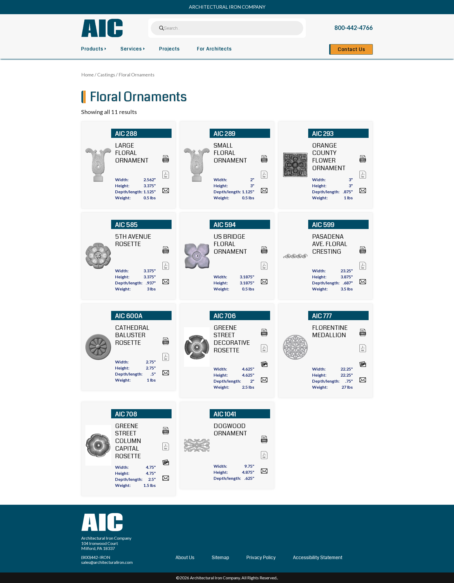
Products (92, 48)
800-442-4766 (353, 27)
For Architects (214, 48)
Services (131, 48)
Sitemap (220, 557)
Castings (106, 74)
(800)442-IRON (95, 557)
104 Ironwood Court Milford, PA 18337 (99, 546)
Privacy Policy (261, 557)
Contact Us (351, 49)
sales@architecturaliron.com (107, 562)
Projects (169, 48)
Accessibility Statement (317, 557)
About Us (185, 557)
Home (87, 74)
